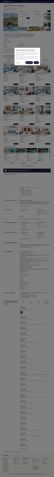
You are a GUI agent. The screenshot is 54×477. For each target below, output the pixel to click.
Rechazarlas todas (29, 62)
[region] (27, 56)
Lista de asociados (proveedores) (20, 59)
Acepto (36, 62)
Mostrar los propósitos (18, 62)
